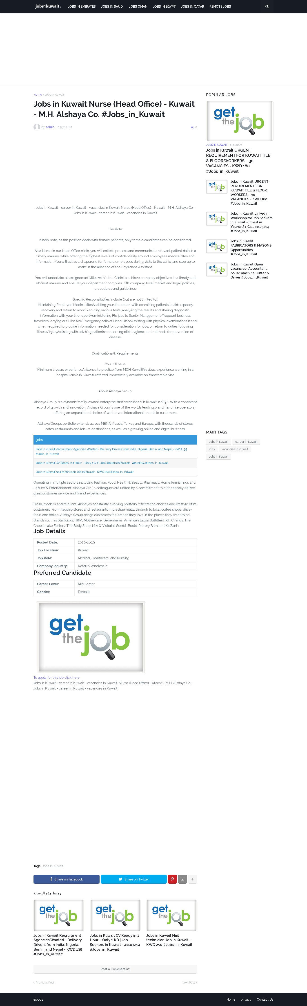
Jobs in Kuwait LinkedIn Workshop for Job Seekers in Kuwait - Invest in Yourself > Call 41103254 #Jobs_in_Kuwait (251, 222)
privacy (246, 999)
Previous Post (45, 982)
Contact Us (265, 999)
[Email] (182, 879)
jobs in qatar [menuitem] (192, 6)
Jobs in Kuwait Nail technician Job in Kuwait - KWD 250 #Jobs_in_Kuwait (84, 472)
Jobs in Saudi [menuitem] (112, 6)
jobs (212, 449)
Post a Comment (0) (115, 969)
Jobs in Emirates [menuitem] (82, 6)
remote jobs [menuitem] (220, 6)
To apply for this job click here (56, 678)
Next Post (188, 982)
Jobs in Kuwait (54, 94)
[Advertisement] (153, 49)
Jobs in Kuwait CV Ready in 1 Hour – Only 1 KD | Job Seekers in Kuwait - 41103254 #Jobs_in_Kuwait (102, 463)
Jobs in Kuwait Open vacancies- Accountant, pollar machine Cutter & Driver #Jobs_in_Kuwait (250, 271)
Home (37, 94)
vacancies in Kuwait (235, 449)
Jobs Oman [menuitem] (138, 6)
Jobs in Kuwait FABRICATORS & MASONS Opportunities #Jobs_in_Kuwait (251, 247)
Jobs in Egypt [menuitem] (164, 6)
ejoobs (38, 999)
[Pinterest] (172, 879)
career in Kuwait (246, 441)
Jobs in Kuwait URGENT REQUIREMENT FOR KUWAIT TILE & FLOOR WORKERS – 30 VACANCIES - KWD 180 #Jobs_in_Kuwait (238, 161)
